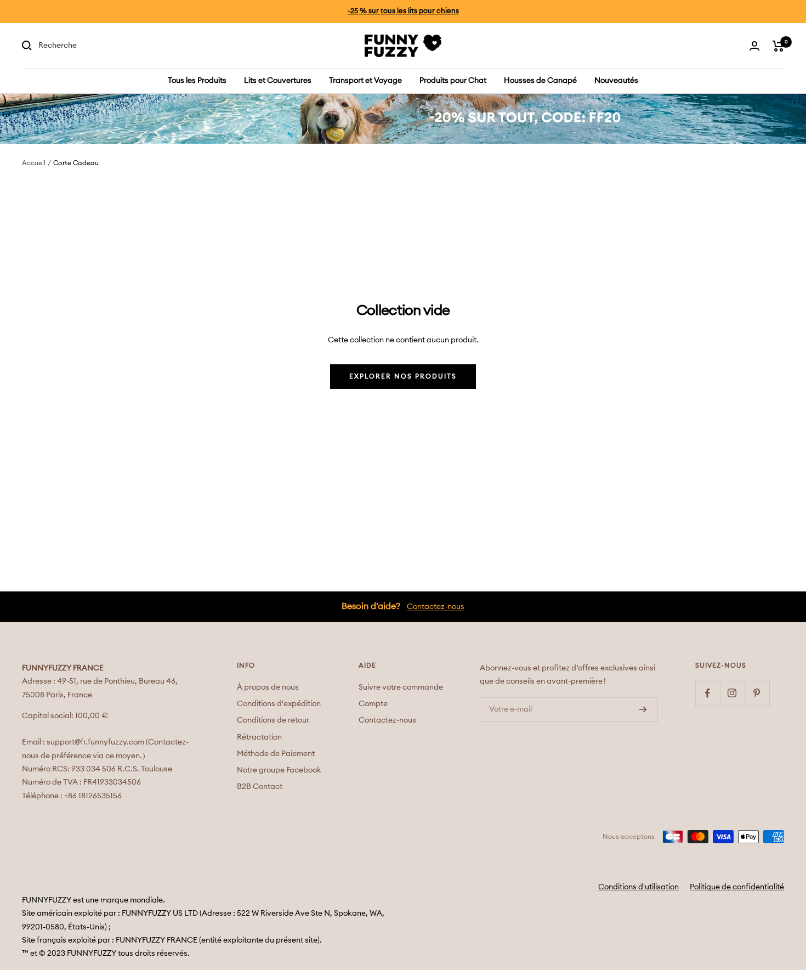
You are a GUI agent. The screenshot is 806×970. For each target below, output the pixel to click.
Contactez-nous (435, 607)
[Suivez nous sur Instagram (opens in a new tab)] (732, 693)
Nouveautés (616, 80)
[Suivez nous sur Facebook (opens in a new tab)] (707, 693)
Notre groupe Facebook (279, 770)
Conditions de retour (273, 720)
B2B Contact (259, 787)
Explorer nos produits (403, 376)
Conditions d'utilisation (638, 887)
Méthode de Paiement (276, 754)
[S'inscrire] (643, 709)
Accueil (34, 163)
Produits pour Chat (452, 80)
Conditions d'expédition (279, 704)
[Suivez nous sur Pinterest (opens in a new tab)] (757, 693)
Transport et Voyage (365, 80)
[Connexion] (754, 45)
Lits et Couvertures (277, 80)
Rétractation (259, 737)
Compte (373, 704)
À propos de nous (268, 687)
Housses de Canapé (540, 80)
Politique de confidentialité (737, 887)
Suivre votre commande (401, 687)
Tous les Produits (197, 80)
